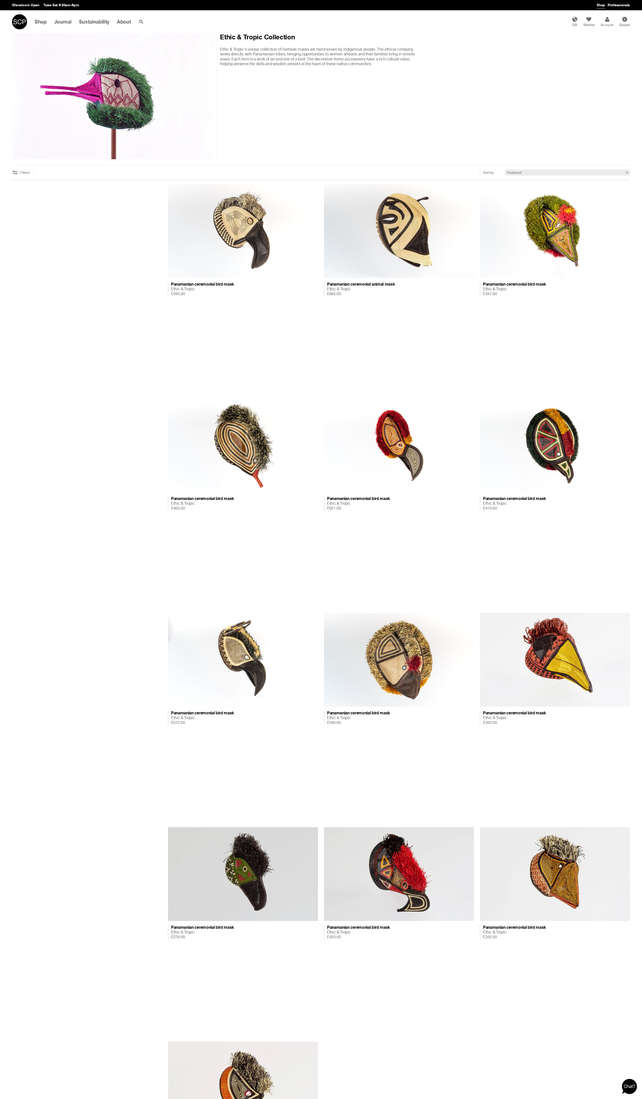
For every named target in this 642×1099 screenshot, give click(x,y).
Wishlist (589, 25)
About (124, 22)
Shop (601, 5)
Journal (62, 22)
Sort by (488, 172)
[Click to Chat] (629, 1086)
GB (574, 25)
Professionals (619, 5)
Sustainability (94, 22)
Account (607, 25)
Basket (624, 22)
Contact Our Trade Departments (78, 5)
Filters (25, 173)
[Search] (142, 22)
